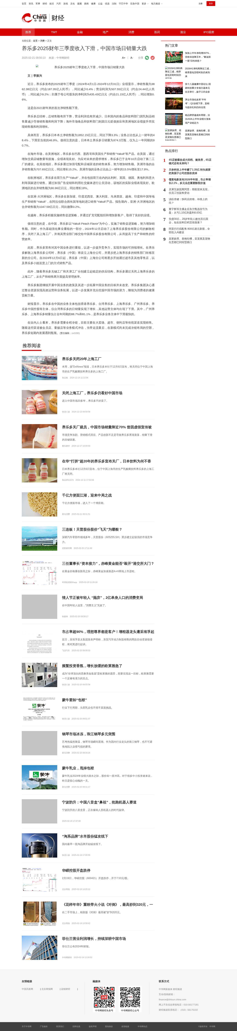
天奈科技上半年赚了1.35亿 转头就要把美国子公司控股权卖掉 (190, 171)
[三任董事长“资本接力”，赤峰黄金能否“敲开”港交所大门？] (39, 573)
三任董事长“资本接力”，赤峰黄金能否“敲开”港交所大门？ (108, 563)
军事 (38, 3)
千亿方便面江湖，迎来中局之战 (87, 495)
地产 (106, 32)
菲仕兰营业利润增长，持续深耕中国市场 (94, 939)
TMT (54, 32)
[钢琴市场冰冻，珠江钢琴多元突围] (39, 748)
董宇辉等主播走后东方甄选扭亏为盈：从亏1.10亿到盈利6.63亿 (188, 211)
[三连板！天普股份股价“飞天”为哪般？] (39, 538)
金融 (80, 32)
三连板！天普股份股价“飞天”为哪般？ (92, 529)
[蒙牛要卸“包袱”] (39, 713)
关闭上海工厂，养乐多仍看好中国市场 (92, 393)
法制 (114, 3)
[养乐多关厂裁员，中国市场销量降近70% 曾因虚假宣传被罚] (39, 438)
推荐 (28, 32)
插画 (86, 3)
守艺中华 (123, 3)
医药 (157, 32)
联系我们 (60, 1026)
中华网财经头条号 (104, 1010)
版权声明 (93, 1026)
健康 (93, 3)
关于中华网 (26, 1026)
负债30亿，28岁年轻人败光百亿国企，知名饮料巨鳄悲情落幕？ (188, 221)
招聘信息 (76, 1026)
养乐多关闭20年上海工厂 (81, 359)
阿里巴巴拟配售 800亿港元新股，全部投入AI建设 (189, 230)
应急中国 (134, 3)
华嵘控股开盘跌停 (76, 870)
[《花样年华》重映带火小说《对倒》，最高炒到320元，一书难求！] (39, 915)
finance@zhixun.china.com (172, 999)
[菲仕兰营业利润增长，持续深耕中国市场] (39, 947)
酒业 (183, 32)
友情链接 (125, 1026)
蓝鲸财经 (65, 989)
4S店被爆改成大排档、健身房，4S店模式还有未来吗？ (190, 161)
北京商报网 (47, 989)
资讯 (31, 3)
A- (131, 57)
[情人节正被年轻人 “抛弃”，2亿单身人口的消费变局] (39, 612)
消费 (131, 32)
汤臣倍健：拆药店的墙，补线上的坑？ (188, 201)
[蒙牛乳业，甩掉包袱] (39, 777)
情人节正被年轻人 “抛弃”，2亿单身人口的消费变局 (102, 598)
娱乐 (51, 3)
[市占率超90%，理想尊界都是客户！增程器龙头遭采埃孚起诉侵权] (39, 653)
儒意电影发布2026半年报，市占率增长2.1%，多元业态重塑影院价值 (190, 181)
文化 (72, 3)
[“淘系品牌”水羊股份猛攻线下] (39, 850)
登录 (211, 3)
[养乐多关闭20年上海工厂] (39, 368)
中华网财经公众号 (130, 1010)
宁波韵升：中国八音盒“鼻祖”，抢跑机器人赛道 (99, 802)
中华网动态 (142, 1026)
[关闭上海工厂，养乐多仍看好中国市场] (39, 403)
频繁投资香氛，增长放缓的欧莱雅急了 (92, 666)
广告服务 (44, 1026)
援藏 (79, 3)
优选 (107, 3)
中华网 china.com (35, 18)
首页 (24, 3)
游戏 (65, 3)
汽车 (58, 3)
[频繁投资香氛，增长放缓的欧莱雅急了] (39, 676)
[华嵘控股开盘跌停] (39, 880)
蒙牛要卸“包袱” (74, 700)
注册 (200, 3)
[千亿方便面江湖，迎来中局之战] (39, 504)
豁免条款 (109, 1026)
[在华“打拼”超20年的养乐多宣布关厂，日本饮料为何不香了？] (39, 470)
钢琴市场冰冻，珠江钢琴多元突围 (88, 734)
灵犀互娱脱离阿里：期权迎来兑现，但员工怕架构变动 (189, 191)
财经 (45, 3)
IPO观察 (208, 32)
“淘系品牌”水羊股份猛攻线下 (85, 836)
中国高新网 (27, 989)
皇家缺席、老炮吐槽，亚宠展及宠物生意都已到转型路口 (189, 240)
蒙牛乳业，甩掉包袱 (78, 768)
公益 (100, 3)
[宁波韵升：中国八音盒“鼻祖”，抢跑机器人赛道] (39, 817)
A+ (123, 57)
